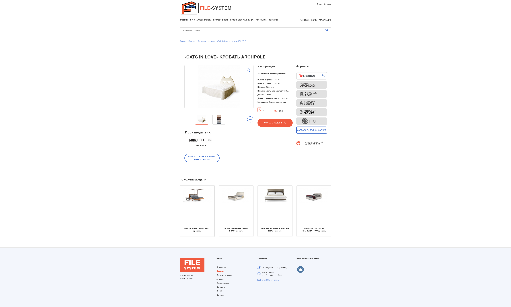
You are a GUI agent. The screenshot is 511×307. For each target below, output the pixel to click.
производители (221, 20)
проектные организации (242, 20)
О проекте (221, 267)
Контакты (327, 4)
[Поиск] (326, 30)
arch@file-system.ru (270, 280)
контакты (273, 20)
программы (261, 20)
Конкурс (220, 295)
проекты (184, 20)
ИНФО (219, 291)
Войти (314, 20)
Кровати (211, 41)
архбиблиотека (204, 20)
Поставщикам (223, 283)
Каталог (191, 41)
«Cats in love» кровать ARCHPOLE (231, 41)
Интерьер (201, 41)
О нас (319, 4)
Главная (183, 41)
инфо (192, 20)
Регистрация (325, 20)
